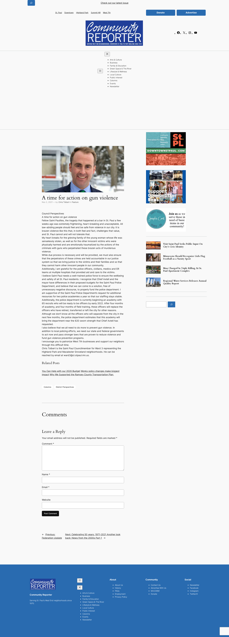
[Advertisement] (114, 109)
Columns (47, 387)
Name (46, 474)
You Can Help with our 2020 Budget (61, 371)
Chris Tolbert (63, 202)
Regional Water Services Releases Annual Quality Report (184, 282)
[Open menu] (100, 71)
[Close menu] (107, 54)
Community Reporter (41, 594)
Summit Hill (95, 12)
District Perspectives (65, 387)
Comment (48, 443)
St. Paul (58, 12)
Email (45, 487)
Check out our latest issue (114, 3)
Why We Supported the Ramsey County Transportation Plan (82, 374)
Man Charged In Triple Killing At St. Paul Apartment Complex (182, 269)
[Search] (171, 304)
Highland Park (82, 12)
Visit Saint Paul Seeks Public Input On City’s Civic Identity (183, 245)
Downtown (69, 12)
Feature (75, 202)
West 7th (107, 12)
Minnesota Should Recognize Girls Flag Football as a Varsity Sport (184, 257)
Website (46, 499)
